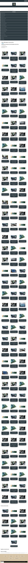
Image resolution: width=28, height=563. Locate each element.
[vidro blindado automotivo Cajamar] (13, 224)
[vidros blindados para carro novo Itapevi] (5, 53)
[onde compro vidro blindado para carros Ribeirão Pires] (13, 293)
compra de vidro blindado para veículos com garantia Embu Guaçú (22, 433)
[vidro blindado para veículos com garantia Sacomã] (13, 145)
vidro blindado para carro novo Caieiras (5, 365)
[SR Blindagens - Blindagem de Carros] (14, 4)
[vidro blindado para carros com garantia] (5, 531)
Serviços (14, 11)
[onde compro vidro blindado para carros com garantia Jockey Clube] (5, 281)
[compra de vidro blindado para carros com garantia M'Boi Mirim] (5, 77)
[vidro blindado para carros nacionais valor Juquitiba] (22, 315)
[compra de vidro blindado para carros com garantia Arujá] (22, 213)
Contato (11, 558)
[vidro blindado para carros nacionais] (22, 531)
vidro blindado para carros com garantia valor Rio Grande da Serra (22, 82)
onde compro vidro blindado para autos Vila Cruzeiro (23, 332)
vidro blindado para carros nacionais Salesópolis (14, 218)
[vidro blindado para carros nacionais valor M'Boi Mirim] (22, 259)
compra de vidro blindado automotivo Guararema (14, 275)
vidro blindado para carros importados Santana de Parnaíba (22, 207)
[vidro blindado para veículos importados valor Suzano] (5, 474)
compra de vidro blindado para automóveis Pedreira (22, 444)
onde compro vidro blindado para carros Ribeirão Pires (13, 298)
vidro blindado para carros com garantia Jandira (5, 320)
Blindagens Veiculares (3, 21)
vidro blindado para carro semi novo (14, 536)
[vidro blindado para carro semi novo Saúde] (13, 372)
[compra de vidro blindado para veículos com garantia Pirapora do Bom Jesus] (13, 439)
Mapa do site (16, 558)
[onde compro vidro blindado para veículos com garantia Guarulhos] (13, 496)
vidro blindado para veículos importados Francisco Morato (13, 162)
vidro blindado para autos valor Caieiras (14, 411)
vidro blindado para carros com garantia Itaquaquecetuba (5, 422)
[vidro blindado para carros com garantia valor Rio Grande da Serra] (22, 77)
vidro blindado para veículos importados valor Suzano (5, 479)
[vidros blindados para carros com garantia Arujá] (5, 259)
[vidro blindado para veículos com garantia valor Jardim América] (13, 361)
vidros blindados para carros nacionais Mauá (14, 82)
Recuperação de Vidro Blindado (4, 36)
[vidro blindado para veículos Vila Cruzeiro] (13, 168)
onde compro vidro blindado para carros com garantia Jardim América (5, 332)
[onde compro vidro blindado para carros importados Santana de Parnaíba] (13, 53)
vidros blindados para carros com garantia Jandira (5, 94)
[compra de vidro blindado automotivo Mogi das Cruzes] (5, 372)
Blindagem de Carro (3, 13)
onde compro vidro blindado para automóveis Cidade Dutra (22, 70)
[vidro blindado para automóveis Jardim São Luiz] (22, 156)
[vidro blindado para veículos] (22, 521)
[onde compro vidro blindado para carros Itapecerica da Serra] (13, 395)
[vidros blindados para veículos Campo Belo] (5, 168)
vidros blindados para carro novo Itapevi (5, 58)
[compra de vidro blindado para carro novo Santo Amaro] (13, 100)
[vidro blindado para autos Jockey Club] (5, 270)
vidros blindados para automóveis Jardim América (5, 457)
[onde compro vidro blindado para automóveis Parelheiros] (13, 178)
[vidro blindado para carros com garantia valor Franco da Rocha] (22, 474)
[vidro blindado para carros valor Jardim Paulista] (5, 293)
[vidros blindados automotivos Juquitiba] (22, 88)
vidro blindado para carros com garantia (5, 536)
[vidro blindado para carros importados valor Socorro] (5, 406)
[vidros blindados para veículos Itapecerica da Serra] (22, 53)
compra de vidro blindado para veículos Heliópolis (5, 467)
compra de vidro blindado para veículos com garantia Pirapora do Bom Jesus (14, 444)
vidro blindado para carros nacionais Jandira (14, 479)
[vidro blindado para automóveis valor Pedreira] (13, 428)
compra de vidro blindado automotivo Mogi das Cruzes (5, 377)
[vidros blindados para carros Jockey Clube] (22, 100)
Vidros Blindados (2, 39)
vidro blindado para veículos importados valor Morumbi (14, 253)
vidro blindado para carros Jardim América (14, 456)
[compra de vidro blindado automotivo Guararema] (13, 270)
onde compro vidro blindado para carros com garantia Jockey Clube (5, 287)
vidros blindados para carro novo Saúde (14, 286)
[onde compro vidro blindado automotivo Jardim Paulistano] (22, 122)
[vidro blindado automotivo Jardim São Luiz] (22, 349)
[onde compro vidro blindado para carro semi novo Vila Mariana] (22, 293)
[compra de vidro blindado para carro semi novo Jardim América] (22, 416)
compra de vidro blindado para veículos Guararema (5, 116)
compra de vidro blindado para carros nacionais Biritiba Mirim (22, 195)
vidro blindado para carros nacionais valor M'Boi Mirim (22, 264)
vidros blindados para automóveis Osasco (5, 399)
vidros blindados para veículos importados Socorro (14, 139)
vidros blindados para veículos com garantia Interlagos (14, 128)
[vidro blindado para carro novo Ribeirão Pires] (13, 201)
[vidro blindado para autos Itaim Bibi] (5, 122)
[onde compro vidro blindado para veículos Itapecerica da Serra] (22, 485)
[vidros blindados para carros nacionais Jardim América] (13, 383)
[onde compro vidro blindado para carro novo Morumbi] (22, 270)
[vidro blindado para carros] (5, 521)
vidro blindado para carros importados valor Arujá (5, 150)
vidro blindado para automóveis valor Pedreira (14, 433)
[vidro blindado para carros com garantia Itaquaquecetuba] (5, 416)
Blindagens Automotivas (3, 18)
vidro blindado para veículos (22, 526)
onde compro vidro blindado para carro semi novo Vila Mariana (22, 298)
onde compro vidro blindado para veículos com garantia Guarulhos (14, 502)
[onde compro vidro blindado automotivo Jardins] (13, 259)
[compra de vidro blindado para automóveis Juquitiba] (5, 439)
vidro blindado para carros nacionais (22, 536)
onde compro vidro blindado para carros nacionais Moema (13, 321)
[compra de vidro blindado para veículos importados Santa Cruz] (22, 134)
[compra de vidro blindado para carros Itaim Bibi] (22, 451)
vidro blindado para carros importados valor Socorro (5, 411)
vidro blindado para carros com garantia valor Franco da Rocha (22, 479)
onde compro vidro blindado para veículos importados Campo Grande (5, 229)
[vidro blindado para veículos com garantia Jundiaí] (13, 485)
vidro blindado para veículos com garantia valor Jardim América (14, 366)
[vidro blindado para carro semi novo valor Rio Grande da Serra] (22, 111)
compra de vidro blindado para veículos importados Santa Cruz (22, 139)
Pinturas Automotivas (3, 34)
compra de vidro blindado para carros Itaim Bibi (22, 456)
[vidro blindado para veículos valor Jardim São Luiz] (13, 304)
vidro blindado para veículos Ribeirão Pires (5, 70)
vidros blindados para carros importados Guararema (14, 468)
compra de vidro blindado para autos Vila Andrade (14, 93)
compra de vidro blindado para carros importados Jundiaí (5, 355)
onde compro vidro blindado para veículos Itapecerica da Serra (22, 490)
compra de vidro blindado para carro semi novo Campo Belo (5, 242)
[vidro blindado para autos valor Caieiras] (13, 406)
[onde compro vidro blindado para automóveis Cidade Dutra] (22, 65)
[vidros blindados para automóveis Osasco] (5, 395)
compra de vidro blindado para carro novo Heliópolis (22, 501)
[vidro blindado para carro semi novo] (14, 531)
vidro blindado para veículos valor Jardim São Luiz (14, 309)
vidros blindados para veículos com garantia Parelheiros (5, 183)
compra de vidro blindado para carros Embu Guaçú (5, 501)
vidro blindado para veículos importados (5, 515)
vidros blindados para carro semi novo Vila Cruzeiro (5, 218)
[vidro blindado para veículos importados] (5, 510)
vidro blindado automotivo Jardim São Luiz (23, 355)
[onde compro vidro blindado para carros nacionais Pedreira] (13, 349)
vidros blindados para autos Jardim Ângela (5, 388)
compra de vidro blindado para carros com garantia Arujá (22, 218)
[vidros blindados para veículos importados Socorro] (13, 134)
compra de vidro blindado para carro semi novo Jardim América (22, 422)
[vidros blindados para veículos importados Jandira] (5, 100)
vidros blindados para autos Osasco (22, 467)
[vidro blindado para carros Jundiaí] (22, 338)
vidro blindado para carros (5, 525)
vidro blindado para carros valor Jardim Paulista (5, 298)
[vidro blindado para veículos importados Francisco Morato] (13, 156)
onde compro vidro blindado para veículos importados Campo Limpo (14, 195)
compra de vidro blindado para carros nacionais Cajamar (5, 309)
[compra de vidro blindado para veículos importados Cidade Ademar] (5, 134)
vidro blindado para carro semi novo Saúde (14, 377)
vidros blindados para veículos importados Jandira (5, 105)
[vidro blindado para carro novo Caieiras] (5, 361)
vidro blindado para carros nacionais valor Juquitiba (22, 320)
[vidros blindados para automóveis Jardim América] (5, 451)
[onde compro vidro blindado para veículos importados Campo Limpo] (13, 189)
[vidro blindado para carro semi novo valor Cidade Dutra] (22, 383)
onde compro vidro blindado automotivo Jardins (14, 264)
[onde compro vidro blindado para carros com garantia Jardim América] (5, 327)
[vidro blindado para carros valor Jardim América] (5, 189)
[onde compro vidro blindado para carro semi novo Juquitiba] (13, 416)
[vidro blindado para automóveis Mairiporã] (22, 224)
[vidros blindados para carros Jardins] (5, 485)
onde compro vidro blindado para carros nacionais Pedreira (13, 355)
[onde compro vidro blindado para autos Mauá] (13, 111)
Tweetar (3, 43)
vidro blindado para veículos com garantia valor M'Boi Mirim (5, 433)
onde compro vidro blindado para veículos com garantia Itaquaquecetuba (14, 70)
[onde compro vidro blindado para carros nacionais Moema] (13, 315)
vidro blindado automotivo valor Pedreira (5, 161)
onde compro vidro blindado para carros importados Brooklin (5, 343)
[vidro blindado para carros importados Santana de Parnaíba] (22, 201)
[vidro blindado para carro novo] (14, 521)
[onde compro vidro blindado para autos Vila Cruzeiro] (22, 327)
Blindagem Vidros (2, 16)
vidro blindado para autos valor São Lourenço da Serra (22, 183)
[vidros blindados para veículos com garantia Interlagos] (13, 122)
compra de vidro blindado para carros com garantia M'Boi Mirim (5, 82)
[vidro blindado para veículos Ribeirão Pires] (5, 65)
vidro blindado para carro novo (14, 526)
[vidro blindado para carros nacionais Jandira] (13, 474)
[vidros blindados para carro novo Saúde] (13, 281)
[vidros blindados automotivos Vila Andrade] (22, 304)
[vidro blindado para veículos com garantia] (22, 510)
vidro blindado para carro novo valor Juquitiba (22, 241)
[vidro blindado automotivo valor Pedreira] (5, 156)
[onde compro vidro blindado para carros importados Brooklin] (5, 338)
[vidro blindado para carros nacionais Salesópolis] (13, 213)
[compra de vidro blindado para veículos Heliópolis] (5, 462)
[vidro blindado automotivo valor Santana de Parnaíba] (5, 201)
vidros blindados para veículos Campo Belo (5, 172)
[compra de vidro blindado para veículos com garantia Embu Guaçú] (22, 428)
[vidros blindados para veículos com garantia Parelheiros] (5, 178)
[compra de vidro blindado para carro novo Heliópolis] (22, 496)
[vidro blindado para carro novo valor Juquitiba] (22, 236)
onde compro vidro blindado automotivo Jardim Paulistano (22, 128)
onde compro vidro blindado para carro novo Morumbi (22, 275)
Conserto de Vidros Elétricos (3, 23)
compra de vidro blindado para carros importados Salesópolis (22, 377)
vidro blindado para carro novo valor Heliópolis (14, 332)
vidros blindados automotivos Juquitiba (22, 93)
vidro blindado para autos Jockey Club (5, 275)
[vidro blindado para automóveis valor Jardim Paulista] (22, 281)
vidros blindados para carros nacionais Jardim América (14, 389)
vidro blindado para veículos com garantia (22, 515)
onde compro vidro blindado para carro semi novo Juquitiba (14, 422)
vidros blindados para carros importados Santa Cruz (14, 343)
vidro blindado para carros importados (14, 515)
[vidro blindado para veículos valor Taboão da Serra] (22, 145)
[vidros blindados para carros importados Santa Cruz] (13, 338)
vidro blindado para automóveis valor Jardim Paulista (22, 287)
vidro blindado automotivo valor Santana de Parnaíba (5, 207)
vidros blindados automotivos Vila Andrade (22, 309)
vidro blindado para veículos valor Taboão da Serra (22, 150)
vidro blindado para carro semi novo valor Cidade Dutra (22, 389)
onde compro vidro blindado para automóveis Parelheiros (14, 183)
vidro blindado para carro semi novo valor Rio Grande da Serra (22, 116)
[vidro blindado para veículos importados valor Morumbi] (13, 248)
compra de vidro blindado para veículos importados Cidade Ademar (5, 139)
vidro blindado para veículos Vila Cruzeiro (14, 172)
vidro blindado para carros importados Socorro (22, 411)
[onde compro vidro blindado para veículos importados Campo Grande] (5, 224)
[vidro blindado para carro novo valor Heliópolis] (13, 327)
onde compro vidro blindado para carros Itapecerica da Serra (13, 400)
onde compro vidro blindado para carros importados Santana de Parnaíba (14, 58)
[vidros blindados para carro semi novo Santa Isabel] (5, 248)
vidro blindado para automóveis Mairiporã (22, 229)
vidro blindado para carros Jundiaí (22, 343)
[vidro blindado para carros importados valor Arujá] (5, 145)
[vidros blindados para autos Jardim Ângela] (5, 383)
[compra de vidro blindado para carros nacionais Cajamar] (5, 304)
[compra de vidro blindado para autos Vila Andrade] (13, 88)
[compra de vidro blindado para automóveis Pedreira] (22, 439)
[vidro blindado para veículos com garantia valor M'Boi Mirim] (5, 428)
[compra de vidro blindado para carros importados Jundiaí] (5, 349)
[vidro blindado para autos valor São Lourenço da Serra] (22, 178)
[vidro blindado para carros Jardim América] (13, 451)
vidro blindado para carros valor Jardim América (5, 194)
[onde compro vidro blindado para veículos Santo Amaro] (13, 236)
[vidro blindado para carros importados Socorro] (22, 406)
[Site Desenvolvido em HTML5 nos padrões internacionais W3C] (2, 562)
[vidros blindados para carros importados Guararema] (13, 462)
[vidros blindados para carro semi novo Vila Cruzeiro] (5, 213)
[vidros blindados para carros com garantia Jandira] (5, 88)
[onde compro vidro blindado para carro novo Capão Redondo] (22, 395)
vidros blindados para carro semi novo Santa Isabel (5, 253)
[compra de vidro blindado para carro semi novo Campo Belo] (5, 236)
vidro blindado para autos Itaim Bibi (5, 127)
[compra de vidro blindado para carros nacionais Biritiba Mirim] (22, 189)
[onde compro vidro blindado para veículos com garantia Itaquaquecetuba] (13, 65)
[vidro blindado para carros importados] (14, 510)
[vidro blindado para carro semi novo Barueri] (22, 168)
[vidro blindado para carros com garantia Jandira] (5, 315)
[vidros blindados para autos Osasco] (22, 462)
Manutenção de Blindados (3, 31)
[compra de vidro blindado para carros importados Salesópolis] (22, 372)
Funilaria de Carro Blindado (3, 26)
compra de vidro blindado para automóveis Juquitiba (5, 444)
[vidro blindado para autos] (14, 541)
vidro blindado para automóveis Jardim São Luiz (23, 162)
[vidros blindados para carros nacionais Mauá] (13, 77)
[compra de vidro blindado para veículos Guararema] (5, 111)
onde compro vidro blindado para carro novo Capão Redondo (22, 400)
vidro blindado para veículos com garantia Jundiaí (14, 490)
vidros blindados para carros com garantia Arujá (5, 264)
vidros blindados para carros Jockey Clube (22, 104)
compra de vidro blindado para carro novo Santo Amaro (14, 105)
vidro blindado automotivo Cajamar (14, 229)
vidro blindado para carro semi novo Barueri (22, 172)
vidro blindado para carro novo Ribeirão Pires (14, 206)
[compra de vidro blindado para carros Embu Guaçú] (5, 496)
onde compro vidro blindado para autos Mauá (14, 116)
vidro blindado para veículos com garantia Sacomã (14, 150)
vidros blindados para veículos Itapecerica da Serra (22, 58)
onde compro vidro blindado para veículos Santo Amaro (14, 242)
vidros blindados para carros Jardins (5, 490)
